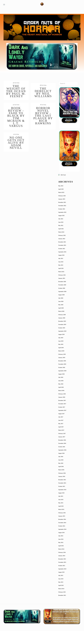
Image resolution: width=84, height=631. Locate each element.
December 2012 (62, 595)
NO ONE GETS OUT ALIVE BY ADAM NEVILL (16, 142)
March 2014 (61, 549)
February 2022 (62, 235)
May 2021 (60, 265)
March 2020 (61, 311)
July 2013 (60, 575)
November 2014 (62, 522)
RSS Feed (63, 175)
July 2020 (60, 298)
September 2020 (62, 291)
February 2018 (62, 394)
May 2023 (60, 185)
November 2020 (62, 285)
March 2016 (61, 469)
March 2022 (61, 232)
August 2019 (61, 334)
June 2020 (60, 301)
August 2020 (61, 294)
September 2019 (62, 331)
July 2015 (60, 496)
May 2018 (60, 384)
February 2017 (62, 433)
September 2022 (62, 212)
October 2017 (61, 407)
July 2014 (60, 535)
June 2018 (60, 380)
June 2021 (60, 261)
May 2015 (60, 503)
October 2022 (61, 209)
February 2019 (62, 354)
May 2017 (60, 423)
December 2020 (62, 281)
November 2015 (62, 483)
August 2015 (61, 493)
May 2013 (60, 582)
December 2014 (62, 519)
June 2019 (60, 341)
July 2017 (60, 417)
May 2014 (60, 542)
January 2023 (61, 199)
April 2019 (61, 347)
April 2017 (61, 427)
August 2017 (61, 413)
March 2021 (61, 271)
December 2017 (62, 400)
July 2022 (60, 218)
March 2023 (61, 192)
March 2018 (61, 390)
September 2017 (62, 410)
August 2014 (61, 532)
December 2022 (62, 202)
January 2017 (61, 436)
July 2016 (60, 456)
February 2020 (62, 314)
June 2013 (60, 578)
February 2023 (62, 195)
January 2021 (61, 278)
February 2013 (62, 592)
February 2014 (62, 552)
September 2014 (62, 529)
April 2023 (61, 189)
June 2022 (60, 222)
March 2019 (61, 351)
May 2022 (60, 225)
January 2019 (61, 357)
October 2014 (61, 526)
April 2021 (61, 268)
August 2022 (61, 215)
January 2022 (61, 238)
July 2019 (60, 337)
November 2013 (62, 562)
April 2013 (61, 585)
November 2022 (62, 205)
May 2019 (60, 344)
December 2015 (62, 479)
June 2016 (60, 460)
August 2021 (61, 255)
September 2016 (62, 450)
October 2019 (61, 328)
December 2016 (62, 440)
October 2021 (61, 248)
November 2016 (62, 443)
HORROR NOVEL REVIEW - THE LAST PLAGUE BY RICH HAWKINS (43, 115)
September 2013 (62, 569)
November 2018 (62, 364)
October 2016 (61, 446)
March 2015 (61, 509)
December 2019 (62, 321)
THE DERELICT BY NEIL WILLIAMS (43, 92)
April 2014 (61, 545)
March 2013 (61, 588)
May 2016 (60, 463)
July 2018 (60, 377)
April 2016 (61, 466)
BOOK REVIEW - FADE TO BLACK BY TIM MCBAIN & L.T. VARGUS (16, 116)
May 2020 (60, 304)
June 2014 (60, 539)
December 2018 (62, 360)
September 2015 (62, 489)
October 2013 (61, 565)
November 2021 (62, 245)
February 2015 (62, 512)
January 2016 (61, 476)
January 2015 (61, 516)
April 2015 (61, 506)
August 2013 (61, 572)
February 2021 (62, 275)
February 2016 (62, 473)
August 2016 (61, 453)
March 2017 (61, 430)
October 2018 (61, 367)
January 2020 (61, 318)
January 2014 (61, 555)
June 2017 (60, 420)
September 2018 (62, 370)
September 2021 (62, 252)
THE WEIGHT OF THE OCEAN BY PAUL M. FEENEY (16, 91)
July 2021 (60, 258)
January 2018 (61, 397)
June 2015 (60, 499)
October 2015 (61, 486)
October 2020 (61, 288)
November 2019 (62, 324)
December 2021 (62, 242)
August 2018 (61, 374)
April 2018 (61, 387)
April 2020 (61, 308)
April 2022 (61, 228)
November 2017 (62, 403)
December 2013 (62, 559)
